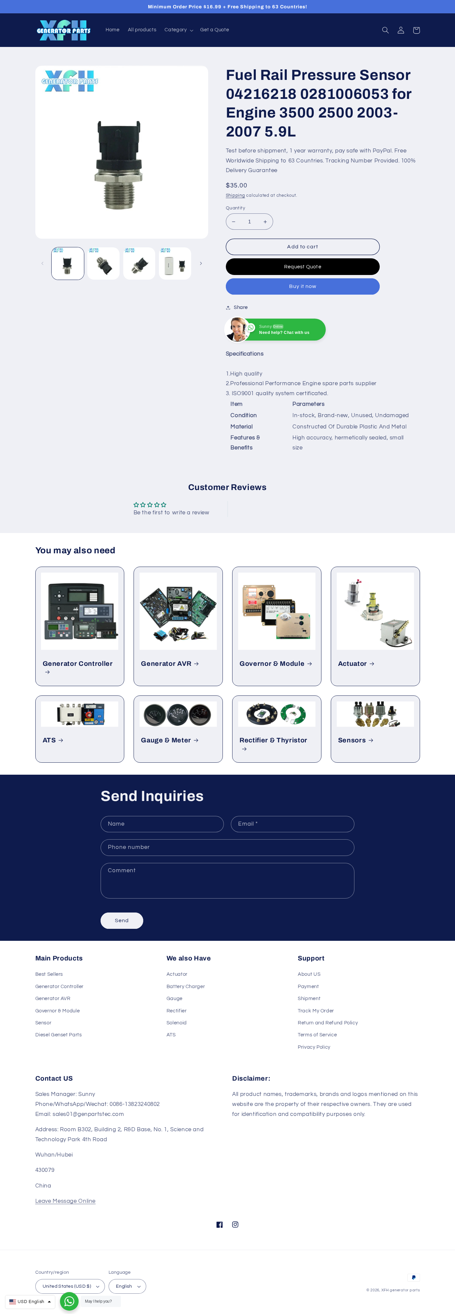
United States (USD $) (67, 1286)
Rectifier (177, 1010)
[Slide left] (42, 263)
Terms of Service (317, 1034)
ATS (49, 740)
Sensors (352, 740)
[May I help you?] (69, 1301)
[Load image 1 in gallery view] (68, 263)
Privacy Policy (314, 1047)
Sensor (43, 1022)
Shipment (309, 998)
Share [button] (241, 307)
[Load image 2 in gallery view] (103, 263)
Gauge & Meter (166, 740)
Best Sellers (49, 974)
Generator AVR (166, 663)
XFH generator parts (400, 1290)
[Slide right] (201, 263)
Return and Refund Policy (328, 1022)
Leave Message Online (65, 1201)
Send (122, 920)
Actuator (352, 663)
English (124, 1286)
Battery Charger (186, 986)
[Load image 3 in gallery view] (139, 263)
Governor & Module (271, 663)
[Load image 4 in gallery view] (175, 263)
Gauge (175, 998)
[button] (178, 30)
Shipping (235, 195)
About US (309, 974)
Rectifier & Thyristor (273, 740)
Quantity (235, 208)
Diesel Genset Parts (58, 1034)
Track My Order (316, 1010)
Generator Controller (78, 663)
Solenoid (177, 1022)
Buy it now (303, 286)
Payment (308, 986)
